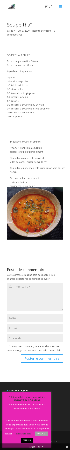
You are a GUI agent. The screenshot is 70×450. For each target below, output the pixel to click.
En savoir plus (23, 433)
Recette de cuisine (41, 30)
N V (13, 30)
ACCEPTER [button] (41, 434)
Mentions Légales (18, 390)
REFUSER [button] (27, 440)
